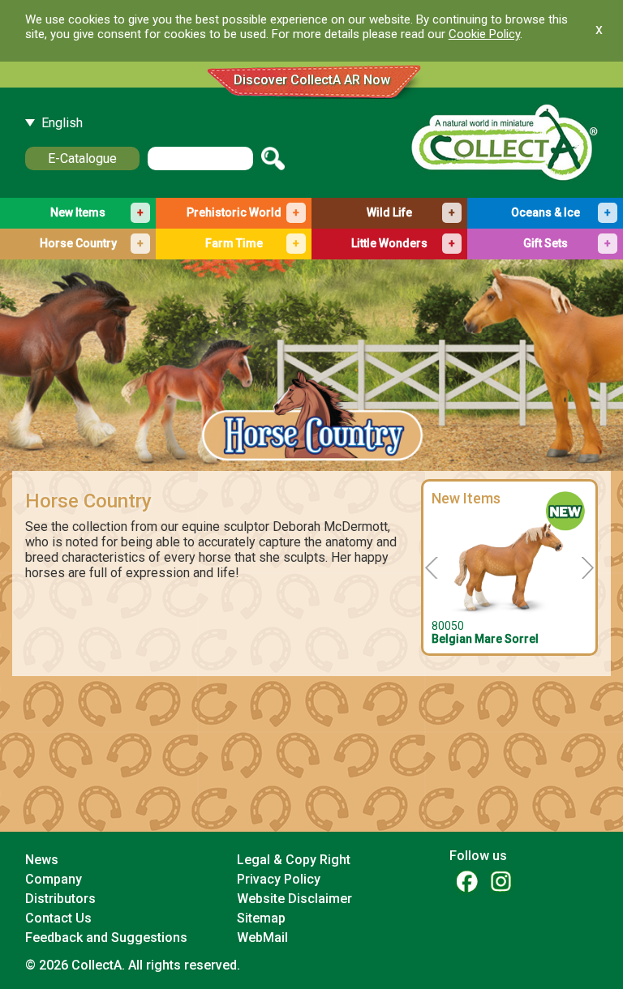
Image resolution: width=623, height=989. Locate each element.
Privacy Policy (278, 879)
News (41, 859)
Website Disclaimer (294, 898)
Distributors (60, 898)
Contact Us (58, 918)
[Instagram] (500, 880)
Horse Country (88, 501)
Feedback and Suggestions (106, 937)
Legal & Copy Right (293, 859)
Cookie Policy (484, 34)
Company (53, 879)
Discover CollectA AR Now (312, 80)
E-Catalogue (82, 158)
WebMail (262, 937)
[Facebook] (466, 880)
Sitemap (261, 918)
